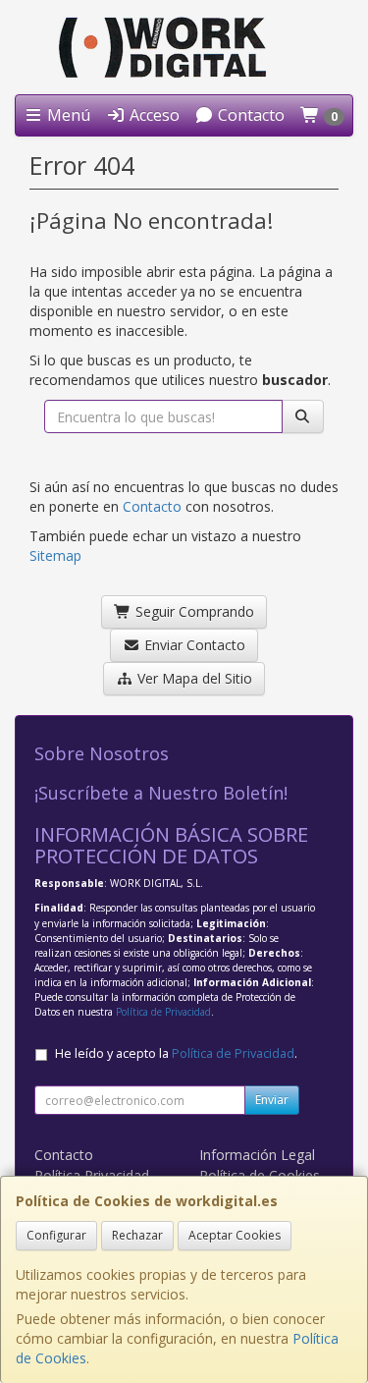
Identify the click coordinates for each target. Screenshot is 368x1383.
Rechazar (137, 1235)
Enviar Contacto (192, 645)
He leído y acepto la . (176, 1053)
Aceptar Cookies (234, 1235)
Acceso (153, 115)
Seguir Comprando (192, 611)
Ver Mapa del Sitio (192, 678)
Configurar (56, 1235)
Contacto (249, 115)
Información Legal (257, 1154)
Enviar (272, 1099)
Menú (66, 115)
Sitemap (55, 555)
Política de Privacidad (163, 1012)
